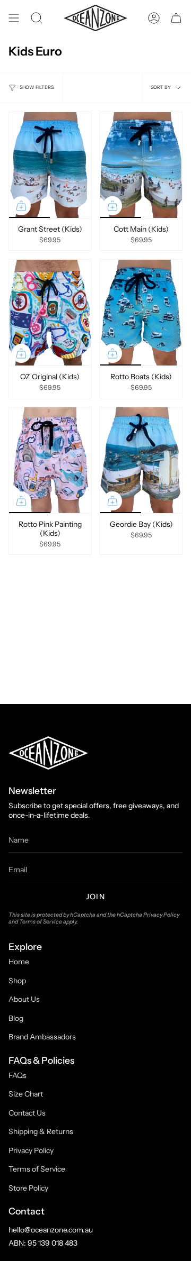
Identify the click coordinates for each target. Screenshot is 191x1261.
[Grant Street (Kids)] (50, 165)
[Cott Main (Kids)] (141, 165)
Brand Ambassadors (42, 1036)
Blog (15, 1018)
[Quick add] (21, 205)
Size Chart (25, 1094)
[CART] (176, 18)
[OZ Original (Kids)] (50, 312)
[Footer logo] (48, 753)
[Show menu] (13, 18)
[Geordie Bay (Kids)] (141, 460)
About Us (24, 999)
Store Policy (28, 1188)
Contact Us (27, 1113)
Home (18, 961)
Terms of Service (40, 921)
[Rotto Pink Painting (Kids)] (50, 460)
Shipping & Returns (40, 1131)
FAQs (17, 1075)
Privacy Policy (161, 914)
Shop (17, 980)
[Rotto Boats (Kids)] (141, 312)
